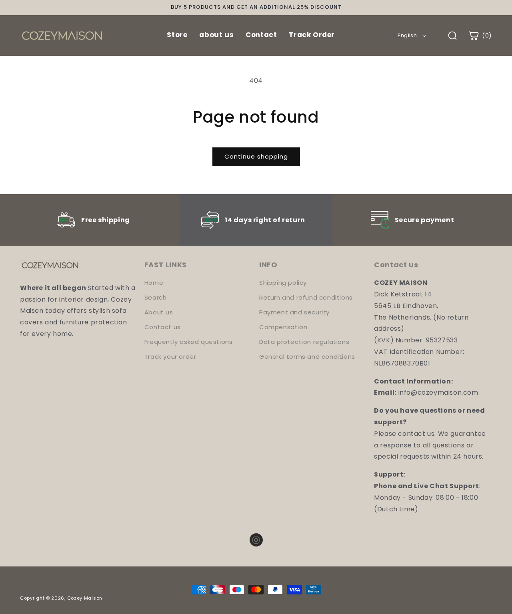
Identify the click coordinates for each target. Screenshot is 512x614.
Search (155, 297)
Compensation (283, 327)
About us (158, 312)
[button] (480, 36)
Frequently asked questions (188, 342)
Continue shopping (256, 156)
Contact (261, 35)
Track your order (170, 356)
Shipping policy (283, 282)
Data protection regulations (304, 342)
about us (216, 35)
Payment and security (294, 312)
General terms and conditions (307, 356)
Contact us (162, 327)
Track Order (312, 35)
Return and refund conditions (306, 297)
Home (153, 282)
